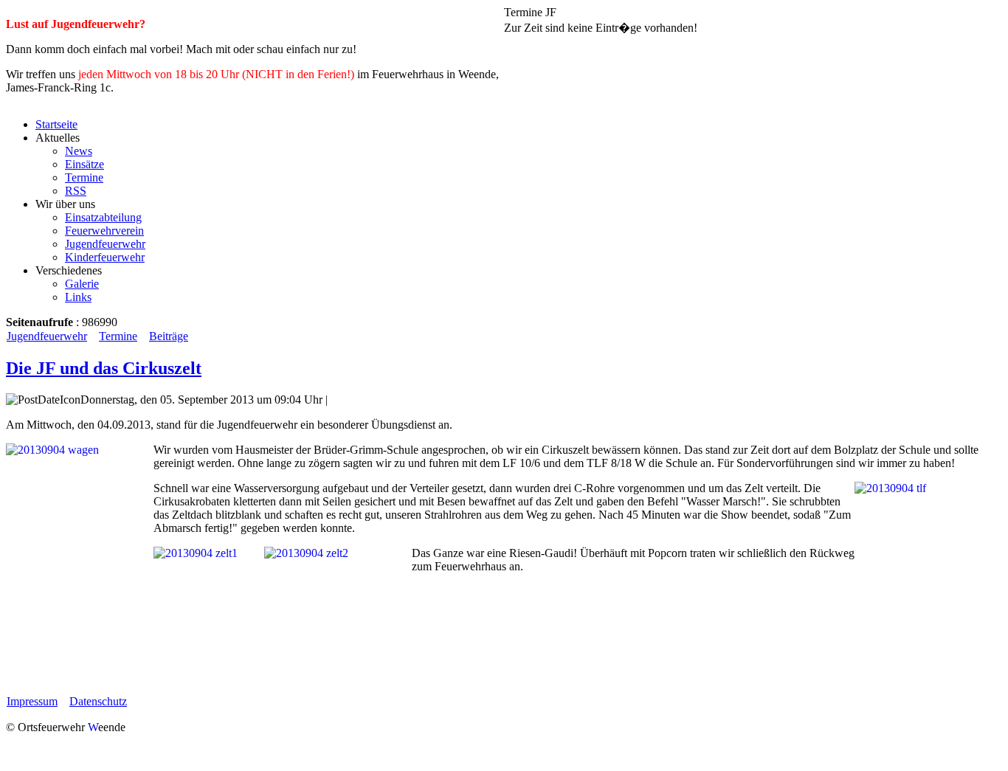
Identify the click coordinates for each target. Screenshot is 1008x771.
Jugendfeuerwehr (47, 336)
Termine (118, 336)
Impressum (32, 701)
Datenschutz (98, 701)
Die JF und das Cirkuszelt (103, 368)
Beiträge (168, 336)
